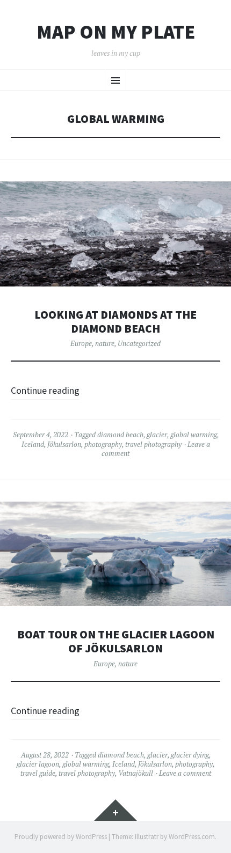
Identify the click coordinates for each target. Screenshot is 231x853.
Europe (81, 343)
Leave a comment (185, 773)
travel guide (37, 773)
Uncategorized (139, 343)
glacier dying (190, 755)
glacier (157, 434)
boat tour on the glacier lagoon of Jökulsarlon (115, 641)
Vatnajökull (135, 773)
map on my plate (116, 32)
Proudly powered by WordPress (61, 836)
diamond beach (120, 434)
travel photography (153, 444)
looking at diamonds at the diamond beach (115, 321)
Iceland (32, 444)
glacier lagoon (38, 764)
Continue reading (45, 390)
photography (103, 444)
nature (104, 343)
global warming (193, 434)
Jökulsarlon (64, 444)
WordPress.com (192, 836)
